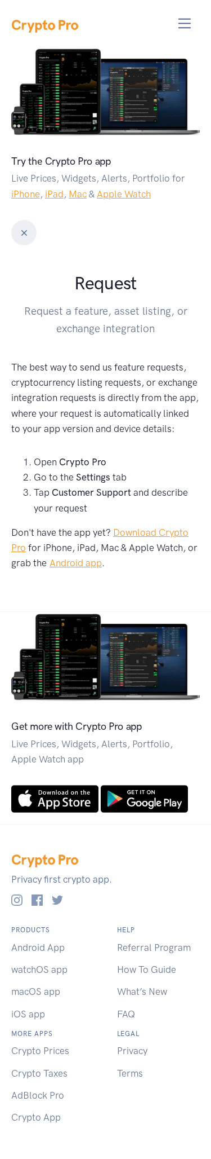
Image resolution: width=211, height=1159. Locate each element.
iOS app (28, 1014)
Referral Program (154, 947)
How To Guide (146, 969)
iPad (54, 194)
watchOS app (39, 969)
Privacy (132, 1050)
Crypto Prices (40, 1050)
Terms (130, 1073)
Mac (78, 194)
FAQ (126, 1014)
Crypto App (36, 1117)
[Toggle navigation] (184, 23)
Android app (76, 563)
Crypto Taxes (39, 1073)
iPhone (25, 194)
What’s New (142, 991)
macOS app (35, 991)
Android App (38, 947)
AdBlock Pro (37, 1095)
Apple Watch (124, 194)
